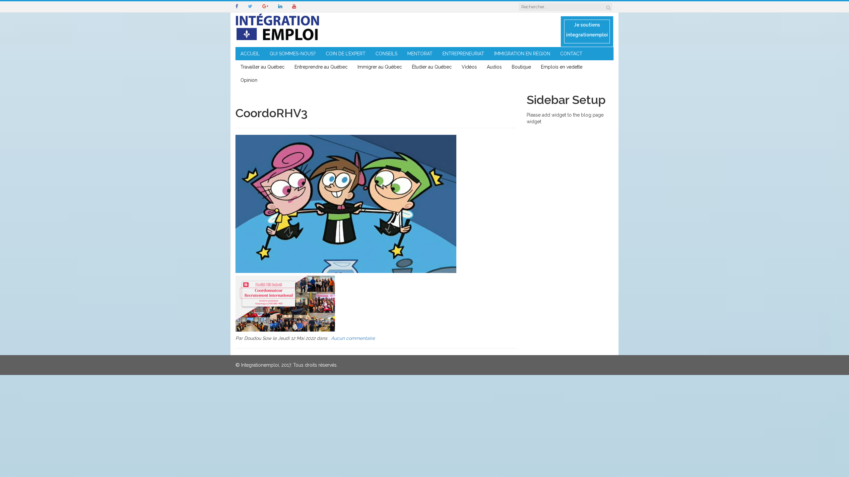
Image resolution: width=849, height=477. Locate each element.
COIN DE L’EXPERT (345, 53)
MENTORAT (419, 53)
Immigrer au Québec (380, 67)
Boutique (521, 67)
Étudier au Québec (432, 67)
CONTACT (571, 53)
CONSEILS (386, 53)
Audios (494, 67)
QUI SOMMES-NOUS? (293, 53)
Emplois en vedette (561, 67)
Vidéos (469, 67)
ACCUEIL (250, 53)
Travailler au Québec (262, 67)
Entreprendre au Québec (321, 67)
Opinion (248, 80)
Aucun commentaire (353, 338)
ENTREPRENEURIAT (463, 53)
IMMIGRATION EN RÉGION (522, 53)
